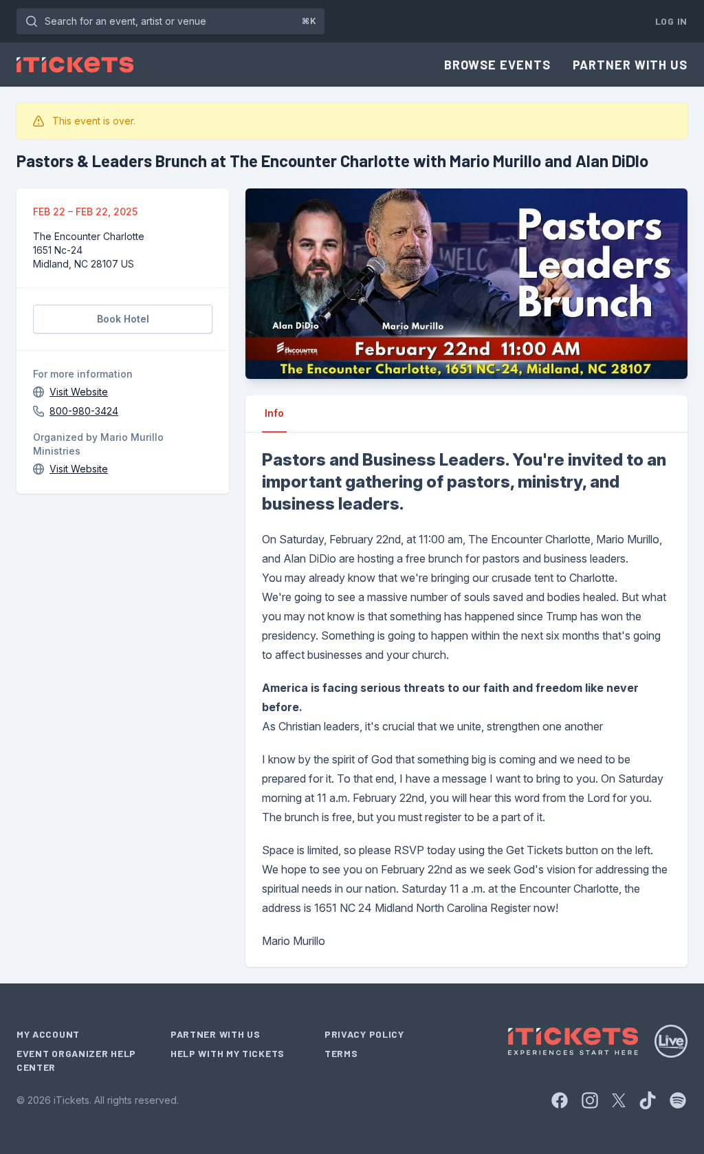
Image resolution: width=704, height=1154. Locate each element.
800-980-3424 (84, 411)
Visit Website (79, 392)
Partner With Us (630, 64)
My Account (48, 1034)
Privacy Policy (364, 1034)
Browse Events (497, 64)
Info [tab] (274, 413)
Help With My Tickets (227, 1053)
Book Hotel (123, 319)
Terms (341, 1053)
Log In (671, 21)
